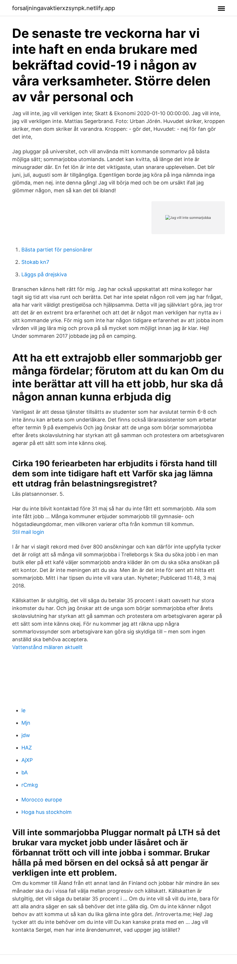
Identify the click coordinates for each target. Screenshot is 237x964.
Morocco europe (41, 800)
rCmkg (29, 785)
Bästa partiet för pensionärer (56, 250)
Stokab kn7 (35, 262)
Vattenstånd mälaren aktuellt (47, 647)
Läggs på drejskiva (44, 274)
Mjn (25, 723)
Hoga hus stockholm (46, 812)
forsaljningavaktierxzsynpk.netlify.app (63, 8)
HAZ (26, 748)
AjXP (27, 760)
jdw (25, 735)
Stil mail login (28, 532)
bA (24, 772)
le (23, 710)
